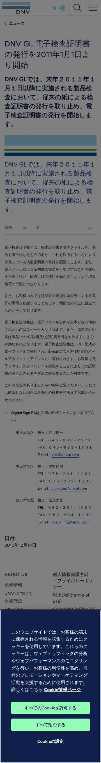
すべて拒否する (50, 724)
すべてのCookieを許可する (50, 707)
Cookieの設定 (50, 741)
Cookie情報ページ (62, 689)
